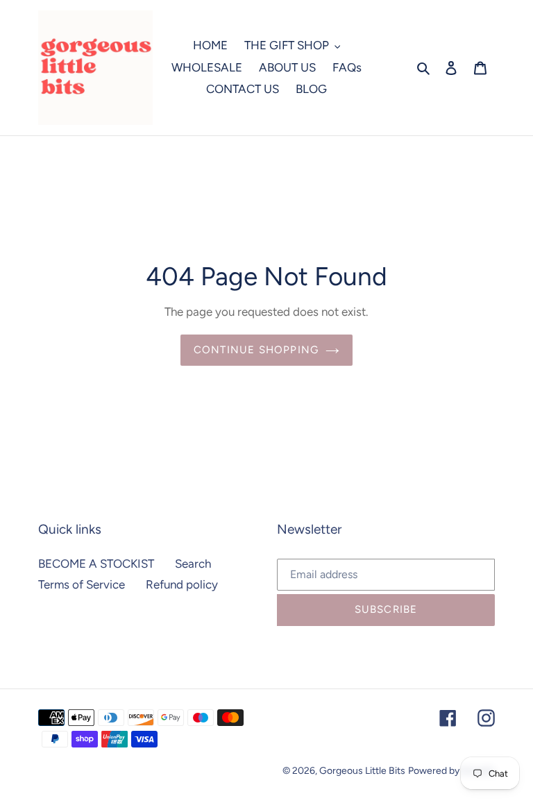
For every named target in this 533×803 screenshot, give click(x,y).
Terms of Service (81, 584)
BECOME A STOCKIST (96, 563)
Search (193, 563)
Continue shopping (256, 350)
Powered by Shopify (451, 771)
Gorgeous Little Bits (362, 771)
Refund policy (182, 584)
